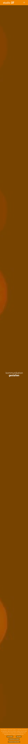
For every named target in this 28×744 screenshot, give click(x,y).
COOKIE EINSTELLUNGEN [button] (14, 739)
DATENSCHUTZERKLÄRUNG (14, 741)
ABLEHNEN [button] (19, 736)
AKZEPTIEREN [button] (10, 736)
